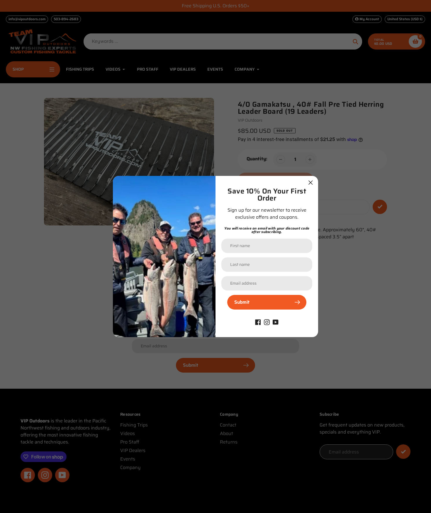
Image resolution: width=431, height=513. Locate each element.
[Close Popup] (310, 182)
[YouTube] (276, 321)
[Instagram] (267, 321)
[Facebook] (258, 321)
